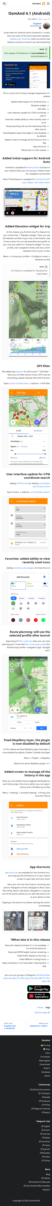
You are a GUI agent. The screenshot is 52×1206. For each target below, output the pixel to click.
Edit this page (41, 1012)
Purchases (45, 1056)
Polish (47, 1145)
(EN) (14, 978)
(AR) (44, 981)
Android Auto (33, 167)
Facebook (45, 1101)
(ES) (36, 978)
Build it (47, 1068)
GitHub (47, 1178)
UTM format (22, 483)
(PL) (48, 978)
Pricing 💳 (45, 1045)
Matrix (47, 1112)
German (46, 1134)
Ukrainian (45, 1141)
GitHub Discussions (41, 1089)
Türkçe (47, 1160)
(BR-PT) (42, 978)
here (48, 763)
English (46, 1126)
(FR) (22, 978)
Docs (47, 1053)
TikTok (47, 1105)
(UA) (31, 978)
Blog (48, 1174)
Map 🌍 (46, 1049)
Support (46, 1189)
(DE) (27, 978)
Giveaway (45, 1072)
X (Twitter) (45, 1093)
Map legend (44, 1060)
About (47, 1075)
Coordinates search (41, 492)
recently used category (24, 568)
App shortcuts (11, 872)
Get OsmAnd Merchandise (38, 1185)
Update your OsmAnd (20, 39)
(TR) (48, 981)
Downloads (45, 1064)
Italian (47, 1137)
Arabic (47, 1156)
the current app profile (35, 644)
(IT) (18, 978)
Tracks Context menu (19, 383)
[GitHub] (40, 28)
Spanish (46, 1149)
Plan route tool (25, 641)
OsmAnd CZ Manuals (40, 1182)
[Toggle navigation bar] (48, 3)
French (47, 1130)
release (40, 1007)
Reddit (47, 1097)
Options (19, 371)
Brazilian (46, 1153)
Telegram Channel (41, 1108)
